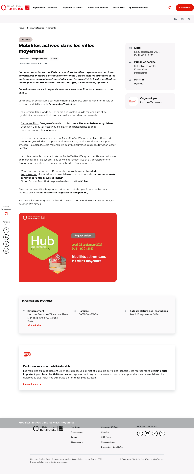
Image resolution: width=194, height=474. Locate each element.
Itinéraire (36, 325)
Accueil (22, 28)
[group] (68, 247)
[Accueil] (15, 7)
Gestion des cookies (59, 462)
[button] (45, 7)
